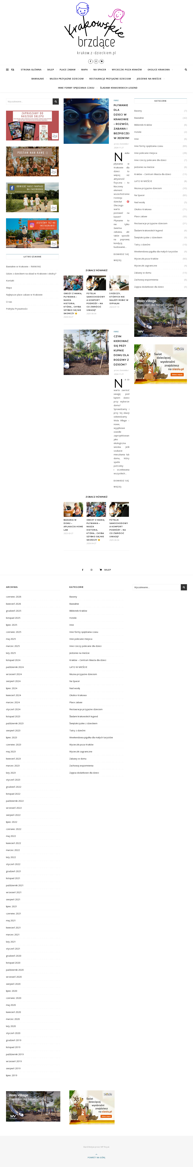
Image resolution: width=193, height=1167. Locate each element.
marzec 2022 (13, 850)
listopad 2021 (13, 878)
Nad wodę (139, 202)
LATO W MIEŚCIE (143, 181)
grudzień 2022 (13, 786)
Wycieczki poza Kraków (127, 69)
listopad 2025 (13, 617)
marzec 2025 (13, 645)
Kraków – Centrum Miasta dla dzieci (152, 174)
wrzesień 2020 (14, 976)
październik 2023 (15, 723)
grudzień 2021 (13, 871)
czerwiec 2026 (13, 596)
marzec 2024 (13, 702)
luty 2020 (11, 1026)
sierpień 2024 (13, 681)
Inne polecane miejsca (145, 152)
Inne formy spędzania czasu (76, 87)
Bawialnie (38, 78)
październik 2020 (15, 969)
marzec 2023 (13, 765)
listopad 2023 (13, 716)
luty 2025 (11, 652)
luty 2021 (11, 941)
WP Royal (105, 1147)
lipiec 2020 (11, 990)
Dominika (124, 143)
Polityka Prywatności (16, 308)
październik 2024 (15, 667)
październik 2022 (15, 800)
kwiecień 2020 (13, 1011)
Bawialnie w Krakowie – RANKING (23, 266)
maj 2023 (11, 751)
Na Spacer (99, 69)
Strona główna (31, 69)
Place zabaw (68, 69)
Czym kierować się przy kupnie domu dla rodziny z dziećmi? (121, 350)
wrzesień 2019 (14, 1061)
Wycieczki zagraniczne (145, 265)
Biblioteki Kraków (143, 124)
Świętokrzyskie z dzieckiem (148, 237)
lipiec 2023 (11, 737)
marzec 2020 (13, 1018)
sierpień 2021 (13, 899)
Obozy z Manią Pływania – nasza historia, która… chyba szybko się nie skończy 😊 (73, 303)
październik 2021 (15, 885)
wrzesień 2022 (14, 807)
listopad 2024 (13, 660)
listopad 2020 (13, 962)
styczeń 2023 (13, 779)
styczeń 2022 (13, 864)
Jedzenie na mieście (149, 78)
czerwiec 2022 (13, 828)
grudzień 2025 (13, 610)
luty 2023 (11, 772)
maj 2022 (11, 835)
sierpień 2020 (13, 983)
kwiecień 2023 (13, 758)
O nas (9, 301)
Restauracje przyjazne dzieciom (110, 78)
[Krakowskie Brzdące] (96, 28)
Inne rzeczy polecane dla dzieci (150, 160)
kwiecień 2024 (13, 695)
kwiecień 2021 (13, 927)
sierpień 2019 (13, 1068)
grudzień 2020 (13, 955)
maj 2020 (11, 1004)
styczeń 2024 (13, 709)
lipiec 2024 (11, 688)
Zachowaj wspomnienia (146, 279)
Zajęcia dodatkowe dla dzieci (149, 286)
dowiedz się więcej (121, 257)
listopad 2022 (13, 793)
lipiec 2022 (11, 821)
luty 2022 (11, 857)
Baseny (138, 110)
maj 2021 (11, 920)
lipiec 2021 (11, 906)
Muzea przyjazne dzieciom (67, 78)
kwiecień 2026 (13, 603)
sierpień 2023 (13, 730)
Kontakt (10, 280)
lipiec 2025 (11, 624)
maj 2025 (11, 638)
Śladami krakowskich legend (119, 87)
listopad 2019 (13, 1047)
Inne (116, 100)
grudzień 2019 (13, 1040)
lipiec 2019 (11, 1075)
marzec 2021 (13, 934)
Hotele (137, 131)
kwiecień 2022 (13, 843)
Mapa (84, 69)
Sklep (50, 69)
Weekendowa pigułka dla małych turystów (156, 251)
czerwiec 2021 (13, 913)
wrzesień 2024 (14, 674)
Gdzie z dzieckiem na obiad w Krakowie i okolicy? (31, 273)
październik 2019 (15, 1054)
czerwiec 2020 (13, 997)
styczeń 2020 (13, 1033)
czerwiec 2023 (13, 744)
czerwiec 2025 (13, 631)
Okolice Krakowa (159, 69)
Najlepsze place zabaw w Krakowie (24, 294)
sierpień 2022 (13, 814)
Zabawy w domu (142, 272)
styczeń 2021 (13, 948)
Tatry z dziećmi (142, 244)
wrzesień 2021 (14, 892)
